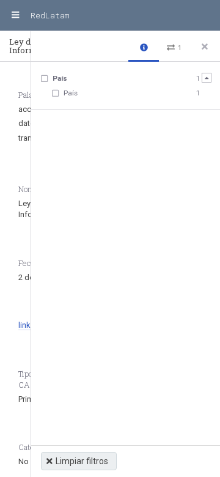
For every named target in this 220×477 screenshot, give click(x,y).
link (24, 325)
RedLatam (50, 15)
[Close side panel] (204, 46)
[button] (143, 47)
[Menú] (15, 15)
